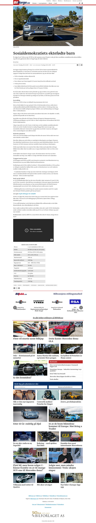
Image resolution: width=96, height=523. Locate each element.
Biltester (50, 3)
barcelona (41, 285)
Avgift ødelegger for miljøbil (27, 193)
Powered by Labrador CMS (48, 521)
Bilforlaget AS (34, 498)
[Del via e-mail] (82, 65)
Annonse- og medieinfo (77, 0)
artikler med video (51, 285)
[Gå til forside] (21, 2)
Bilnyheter (35, 3)
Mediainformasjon (51, 504)
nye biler (33, 285)
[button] (15, 307)
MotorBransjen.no (67, 0)
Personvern (48, 507)
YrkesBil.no (48, 0)
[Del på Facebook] (77, 65)
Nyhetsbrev (60, 504)
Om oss (34, 504)
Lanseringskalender (43, 3)
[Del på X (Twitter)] (80, 65)
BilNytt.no (55, 0)
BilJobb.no (60, 0)
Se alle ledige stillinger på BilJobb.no (48, 318)
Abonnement (41, 504)
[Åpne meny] (82, 3)
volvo (19, 285)
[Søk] (79, 3)
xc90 (15, 285)
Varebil (55, 3)
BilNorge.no (32, 496)
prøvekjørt (26, 285)
